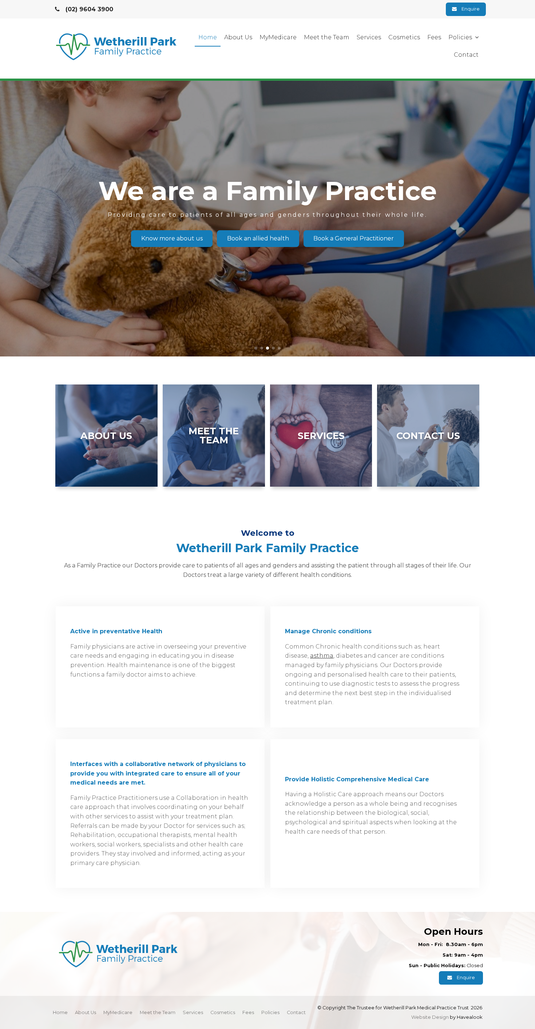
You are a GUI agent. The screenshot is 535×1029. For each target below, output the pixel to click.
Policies (460, 37)
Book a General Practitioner (353, 238)
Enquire (470, 9)
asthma (321, 655)
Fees (434, 37)
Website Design (430, 1017)
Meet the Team (326, 37)
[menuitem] (60, 1012)
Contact (466, 54)
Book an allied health (258, 238)
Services (369, 37)
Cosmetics (404, 37)
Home (207, 37)
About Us (238, 37)
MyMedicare (278, 37)
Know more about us (172, 238)
